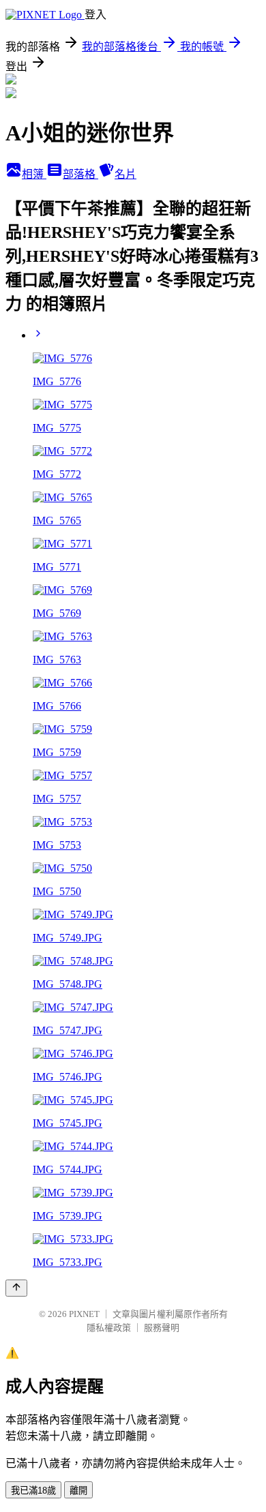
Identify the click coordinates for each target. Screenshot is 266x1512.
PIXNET (84, 1314)
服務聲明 (161, 1327)
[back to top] (16, 1288)
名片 (125, 174)
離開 (78, 1490)
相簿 (34, 174)
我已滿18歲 (33, 1490)
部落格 (80, 174)
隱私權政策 (109, 1327)
